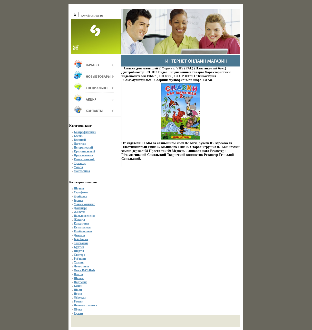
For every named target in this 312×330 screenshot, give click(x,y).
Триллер (80, 163)
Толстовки (81, 243)
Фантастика (82, 171)
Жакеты (79, 219)
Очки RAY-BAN (84, 270)
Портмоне (80, 282)
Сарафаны (81, 192)
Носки (78, 293)
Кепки (78, 286)
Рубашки (80, 258)
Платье (78, 274)
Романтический (84, 159)
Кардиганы (81, 223)
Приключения (83, 155)
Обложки (80, 297)
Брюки (78, 200)
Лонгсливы (81, 266)
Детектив (80, 143)
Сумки (78, 313)
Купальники (82, 227)
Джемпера (80, 208)
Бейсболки (81, 239)
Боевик (78, 136)
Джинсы (79, 235)
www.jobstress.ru (92, 15)
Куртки (79, 247)
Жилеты (79, 212)
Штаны (79, 188)
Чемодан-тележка (85, 305)
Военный (80, 139)
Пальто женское (84, 215)
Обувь (78, 309)
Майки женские (84, 204)
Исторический (83, 147)
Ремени (78, 301)
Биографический (85, 132)
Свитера (79, 254)
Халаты (79, 262)
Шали (78, 290)
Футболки (80, 196)
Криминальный (84, 151)
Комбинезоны (83, 231)
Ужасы (78, 167)
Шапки (79, 278)
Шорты (79, 251)
